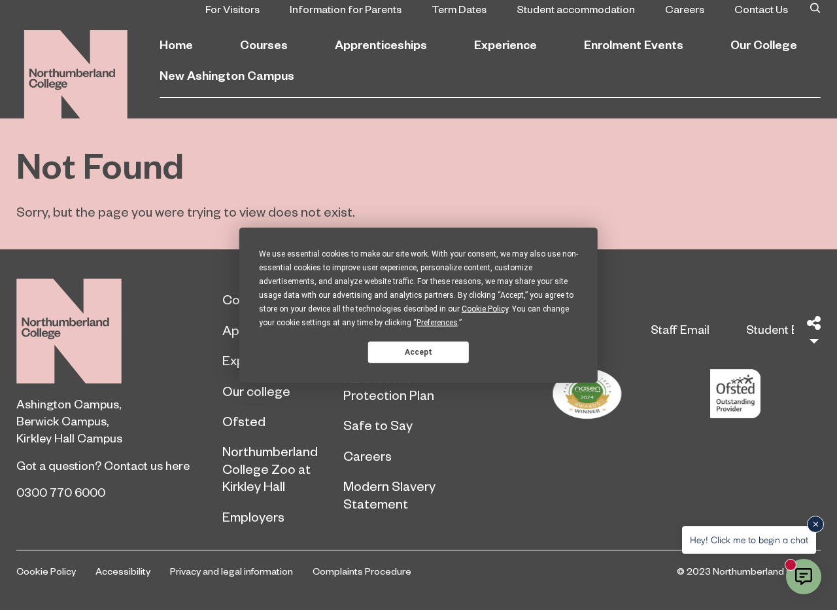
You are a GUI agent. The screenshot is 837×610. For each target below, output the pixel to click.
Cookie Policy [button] (485, 309)
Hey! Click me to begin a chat (749, 539)
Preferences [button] (437, 322)
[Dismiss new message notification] (815, 524)
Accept (418, 351)
